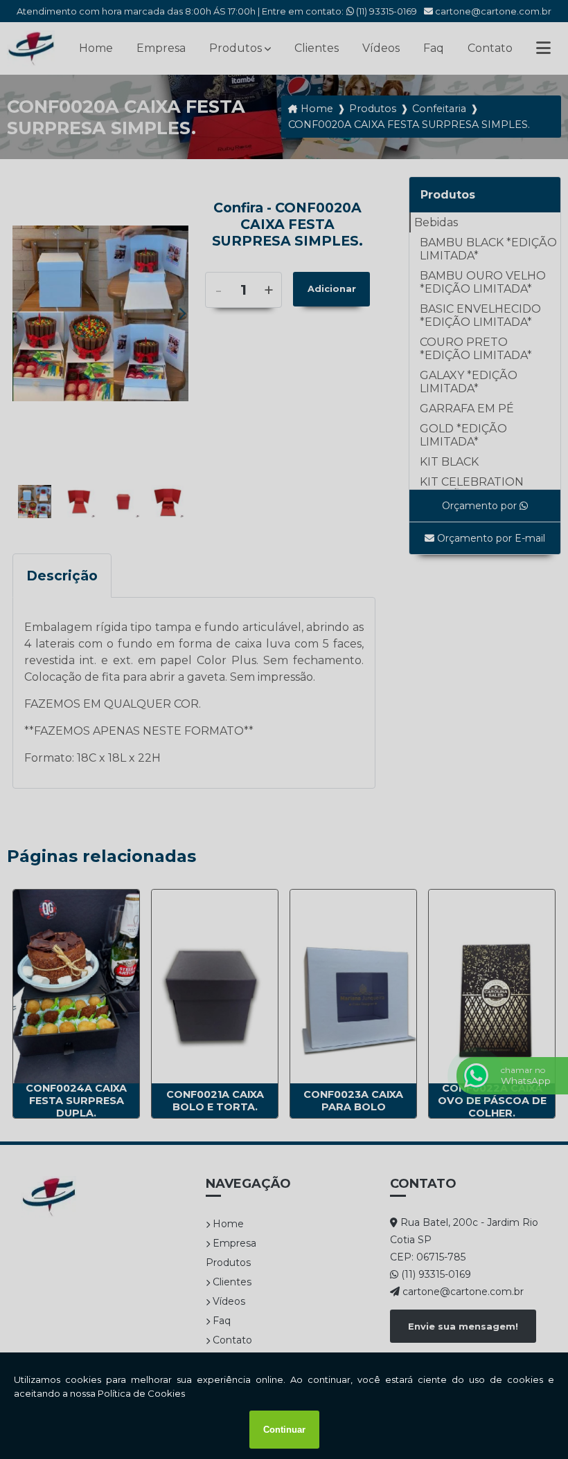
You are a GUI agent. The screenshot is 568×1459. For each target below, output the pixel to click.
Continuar (284, 1429)
